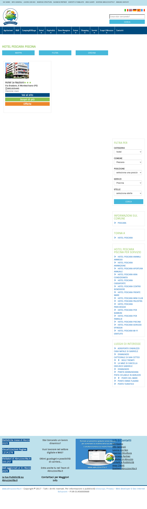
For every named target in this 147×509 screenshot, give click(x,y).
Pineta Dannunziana (128, 372)
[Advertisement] (79, 16)
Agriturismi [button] (8, 30)
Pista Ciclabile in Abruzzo (127, 375)
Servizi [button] (94, 30)
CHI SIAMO (6, 2)
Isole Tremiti (128, 360)
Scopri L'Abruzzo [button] (106, 30)
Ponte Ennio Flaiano (128, 381)
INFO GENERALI (17, 2)
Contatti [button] (119, 30)
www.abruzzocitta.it (11, 488)
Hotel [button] (41, 30)
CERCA (127, 22)
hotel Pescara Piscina (129, 322)
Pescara (122, 223)
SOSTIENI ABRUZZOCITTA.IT (105, 2)
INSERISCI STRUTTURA (44, 2)
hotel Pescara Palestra (130, 301)
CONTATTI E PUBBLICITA (76, 2)
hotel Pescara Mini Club (130, 298)
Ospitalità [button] (51, 30)
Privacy (110, 488)
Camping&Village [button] (29, 30)
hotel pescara (125, 238)
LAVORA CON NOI (29, 2)
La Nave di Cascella (127, 363)
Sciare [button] (75, 30)
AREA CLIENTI (89, 2)
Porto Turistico (126, 384)
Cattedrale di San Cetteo (127, 357)
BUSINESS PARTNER (60, 2)
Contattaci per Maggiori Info (55, 479)
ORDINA (92, 53)
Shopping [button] (85, 30)
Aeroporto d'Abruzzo (129, 348)
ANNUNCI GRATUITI (122, 2)
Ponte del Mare (129, 378)
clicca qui (100, 488)
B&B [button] (17, 30)
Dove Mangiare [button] (64, 30)
